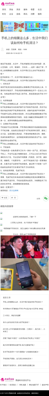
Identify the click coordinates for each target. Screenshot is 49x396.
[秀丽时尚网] (7, 4)
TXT (37, 384)
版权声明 (45, 384)
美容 (18, 9)
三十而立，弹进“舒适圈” (12, 315)
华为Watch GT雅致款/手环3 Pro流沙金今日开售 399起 (23, 308)
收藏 (5, 197)
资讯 (4, 9)
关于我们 (3, 384)
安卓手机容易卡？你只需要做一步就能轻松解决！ (21, 352)
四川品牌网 (14, 190)
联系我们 (13, 384)
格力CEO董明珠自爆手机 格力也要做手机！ (19, 345)
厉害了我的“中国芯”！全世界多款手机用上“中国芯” (21, 338)
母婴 (32, 9)
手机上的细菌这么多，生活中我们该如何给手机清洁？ (23, 302)
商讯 (25, 14)
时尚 (4, 14)
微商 (40, 14)
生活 (40, 9)
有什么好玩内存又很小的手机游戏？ (16, 322)
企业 (11, 14)
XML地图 (22, 384)
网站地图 (32, 384)
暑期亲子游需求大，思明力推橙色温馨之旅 (19, 365)
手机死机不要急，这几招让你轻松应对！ (18, 358)
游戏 (18, 14)
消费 (32, 14)
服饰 (25, 9)
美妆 (11, 9)
